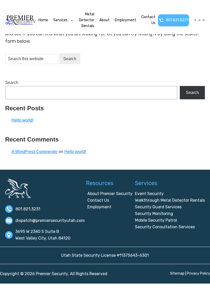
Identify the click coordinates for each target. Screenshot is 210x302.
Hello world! (22, 120)
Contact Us (148, 20)
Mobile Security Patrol (156, 220)
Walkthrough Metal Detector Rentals (170, 200)
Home (43, 20)
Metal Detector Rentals (86, 20)
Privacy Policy (198, 273)
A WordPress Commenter (35, 151)
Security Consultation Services (165, 226)
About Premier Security (109, 193)
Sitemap (177, 273)
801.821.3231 (177, 20)
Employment (125, 20)
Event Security (149, 193)
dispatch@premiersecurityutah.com (50, 220)
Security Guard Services (158, 206)
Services (60, 20)
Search (11, 82)
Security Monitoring (154, 213)
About (104, 20)
